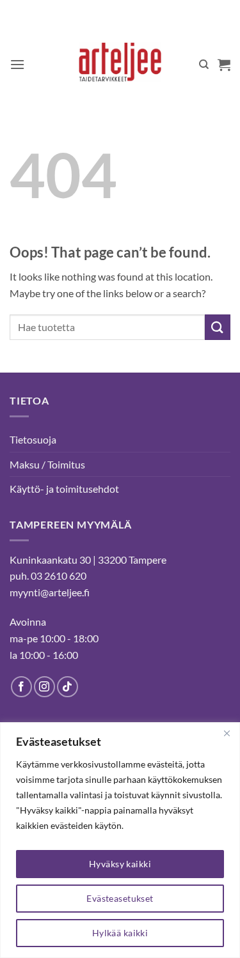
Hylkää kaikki (120, 932)
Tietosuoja (33, 439)
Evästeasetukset (119, 898)
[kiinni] (226, 733)
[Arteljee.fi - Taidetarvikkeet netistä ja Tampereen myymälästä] (120, 64)
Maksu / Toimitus (47, 464)
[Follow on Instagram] (44, 686)
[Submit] (217, 326)
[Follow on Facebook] (21, 686)
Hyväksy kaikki (120, 863)
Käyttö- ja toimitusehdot (64, 489)
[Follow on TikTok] (67, 686)
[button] (17, 64)
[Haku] (204, 64)
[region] (120, 840)
